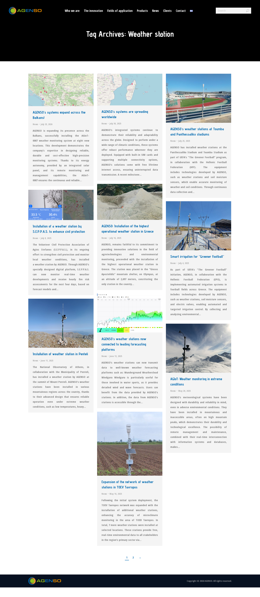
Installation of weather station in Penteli (60, 354)
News (35, 124)
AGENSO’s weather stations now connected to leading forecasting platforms (124, 344)
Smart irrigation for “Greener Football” (197, 256)
